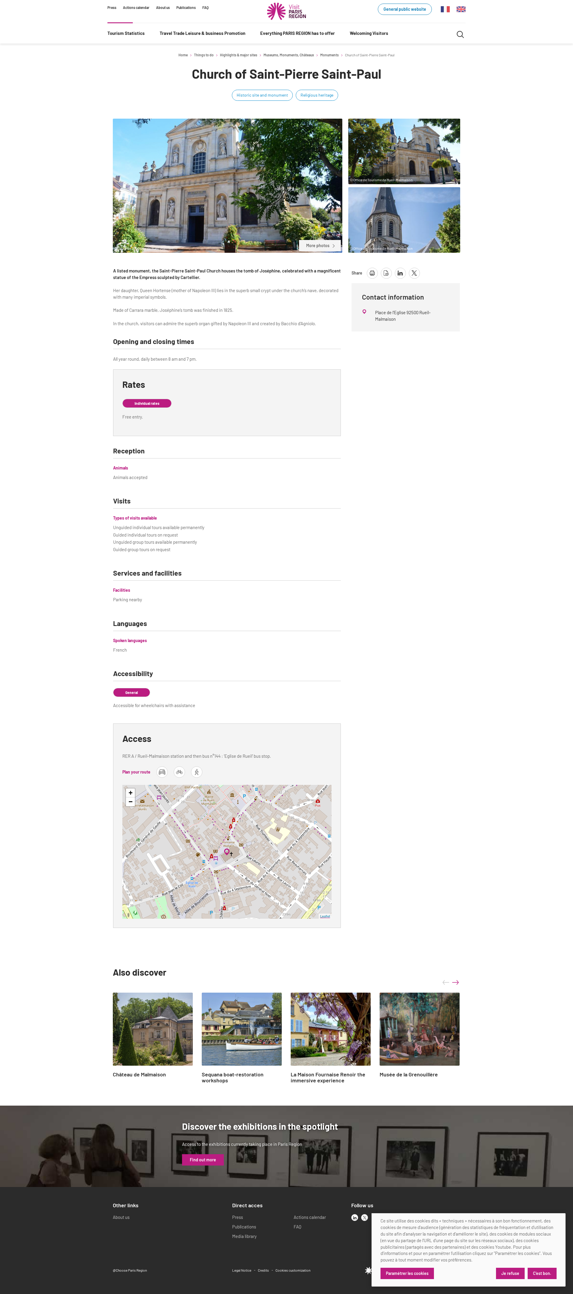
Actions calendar (136, 7)
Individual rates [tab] (147, 403)
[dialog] (469, 1250)
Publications (186, 7)
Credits (263, 1270)
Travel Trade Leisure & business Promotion (202, 33)
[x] (364, 1217)
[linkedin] (354, 1217)
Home (183, 55)
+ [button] (131, 792)
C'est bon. (542, 1273)
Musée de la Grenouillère (409, 1075)
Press (111, 7)
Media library (244, 1236)
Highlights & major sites (238, 55)
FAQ (205, 7)
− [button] (131, 801)
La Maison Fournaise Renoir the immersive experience (328, 1078)
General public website (404, 9)
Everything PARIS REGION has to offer (297, 33)
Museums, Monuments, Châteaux (289, 55)
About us (163, 7)
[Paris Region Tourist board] (286, 11)
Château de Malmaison (139, 1075)
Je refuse (510, 1273)
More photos (317, 245)
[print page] (372, 273)
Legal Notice (241, 1270)
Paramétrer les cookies (407, 1273)
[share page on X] (414, 273)
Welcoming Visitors (369, 33)
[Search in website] (460, 33)
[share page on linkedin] (400, 273)
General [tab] (131, 692)
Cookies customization (292, 1270)
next (455, 982)
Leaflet (325, 916)
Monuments (329, 55)
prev (446, 982)
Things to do (204, 55)
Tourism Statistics (126, 33)
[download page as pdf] (386, 273)
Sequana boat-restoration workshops (233, 1078)
